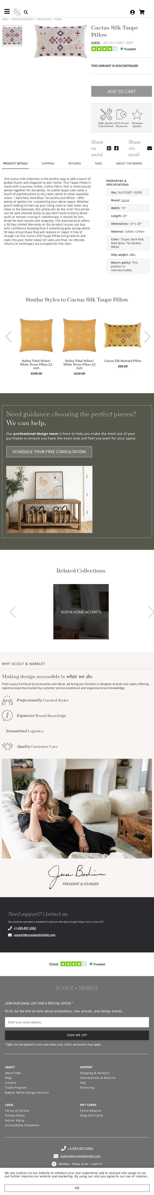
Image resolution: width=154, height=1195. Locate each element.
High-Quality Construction (106, 125)
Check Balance (90, 1110)
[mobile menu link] (7, 13)
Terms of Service (17, 1110)
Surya (95, 42)
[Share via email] (149, 148)
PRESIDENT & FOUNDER (81, 884)
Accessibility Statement (22, 1125)
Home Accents (44, 19)
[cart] (142, 12)
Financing (87, 1087)
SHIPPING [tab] (48, 163)
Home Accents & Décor (22, 19)
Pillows (58, 19)
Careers (10, 1083)
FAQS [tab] (98, 163)
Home (5, 19)
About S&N (13, 1073)
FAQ (83, 1083)
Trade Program (16, 1087)
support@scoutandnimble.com (34, 935)
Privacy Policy (15, 1115)
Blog (8, 1078)
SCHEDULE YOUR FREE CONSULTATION (49, 451)
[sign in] (132, 12)
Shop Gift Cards (91, 1115)
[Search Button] (26, 12)
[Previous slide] (9, 337)
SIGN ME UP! (77, 1035)
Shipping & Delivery (94, 1073)
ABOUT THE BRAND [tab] (129, 163)
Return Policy (14, 1120)
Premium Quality (137, 125)
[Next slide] (147, 337)
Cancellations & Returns (98, 1078)
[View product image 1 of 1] (12, 36)
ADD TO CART (121, 91)
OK (77, 1188)
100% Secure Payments (121, 125)
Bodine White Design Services (27, 1092)
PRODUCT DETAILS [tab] (15, 163)
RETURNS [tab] (74, 163)
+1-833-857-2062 (25, 928)
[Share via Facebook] (116, 148)
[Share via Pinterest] (109, 148)
